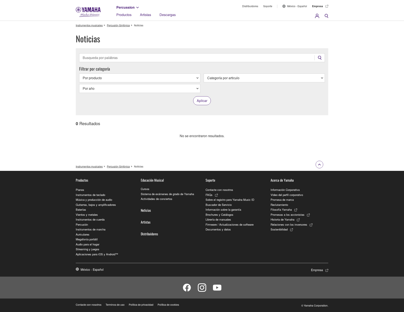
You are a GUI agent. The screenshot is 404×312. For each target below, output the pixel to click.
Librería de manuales (218, 219)
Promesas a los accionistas (287, 215)
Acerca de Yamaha (282, 180)
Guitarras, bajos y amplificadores (96, 205)
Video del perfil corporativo (287, 195)
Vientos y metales (87, 215)
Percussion (125, 7)
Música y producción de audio (94, 200)
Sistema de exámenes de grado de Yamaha (167, 194)
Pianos (80, 190)
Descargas (167, 14)
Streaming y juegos (87, 249)
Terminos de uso (115, 304)
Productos (124, 14)
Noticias (146, 210)
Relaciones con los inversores (289, 224)
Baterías (81, 210)
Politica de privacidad (141, 304)
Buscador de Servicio (219, 205)
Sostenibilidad (279, 229)
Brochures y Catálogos (219, 215)
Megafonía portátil (87, 239)
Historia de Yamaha (282, 219)
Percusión (82, 224)
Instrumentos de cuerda (90, 219)
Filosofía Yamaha (281, 210)
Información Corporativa (285, 190)
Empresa (317, 6)
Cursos (145, 189)
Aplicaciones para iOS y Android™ (97, 254)
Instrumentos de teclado (90, 195)
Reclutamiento (279, 205)
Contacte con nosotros (219, 190)
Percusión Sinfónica (118, 25)
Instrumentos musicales (89, 25)
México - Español (297, 6)
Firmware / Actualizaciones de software (230, 224)
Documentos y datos (218, 229)
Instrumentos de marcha (90, 229)
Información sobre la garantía (223, 210)
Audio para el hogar (87, 244)
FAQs (209, 195)
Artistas (145, 14)
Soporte (267, 6)
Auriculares (82, 234)
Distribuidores (250, 6)
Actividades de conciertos (156, 199)
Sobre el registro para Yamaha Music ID (230, 200)
